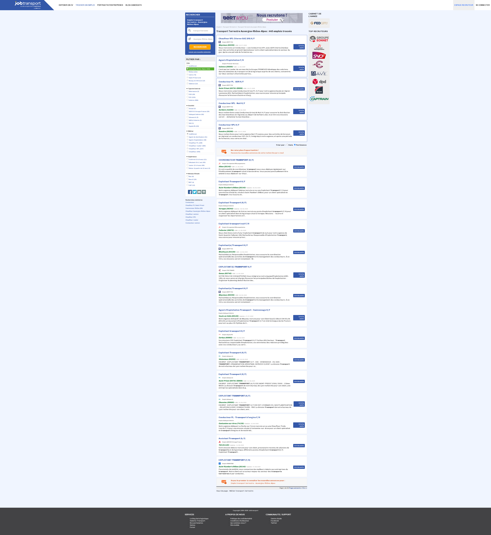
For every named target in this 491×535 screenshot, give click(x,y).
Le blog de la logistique (199, 519)
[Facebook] (190, 192)
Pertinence (301, 145)
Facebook (275, 521)
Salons (192, 525)
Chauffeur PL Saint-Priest (195, 205)
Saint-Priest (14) (195, 78)
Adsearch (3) (193, 117)
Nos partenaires (196, 523)
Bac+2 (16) (193, 179)
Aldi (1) (191, 123)
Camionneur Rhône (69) (194, 208)
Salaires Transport (197, 521)
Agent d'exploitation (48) (197, 140)
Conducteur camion (193, 223)
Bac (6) (191, 176)
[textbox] (200, 30)
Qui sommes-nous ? (238, 523)
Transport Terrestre (229, 27)
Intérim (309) (193, 100)
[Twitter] (195, 192)
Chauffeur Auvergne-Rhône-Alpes (198, 211)
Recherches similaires (194, 200)
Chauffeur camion (192, 214)
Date (290, 145)
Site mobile (234, 525)
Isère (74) (192, 75)
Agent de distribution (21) (198, 137)
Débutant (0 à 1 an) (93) (197, 162)
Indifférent (193, 66)
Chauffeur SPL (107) (196, 149)
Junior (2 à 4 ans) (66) (197, 165)
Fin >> (304, 488)
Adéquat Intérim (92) (196, 114)
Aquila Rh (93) (194, 126)
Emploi (218, 27)
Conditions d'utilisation (239, 521)
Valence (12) (193, 84)
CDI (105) (192, 97)
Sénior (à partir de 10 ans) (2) (199, 168)
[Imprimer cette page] (204, 192)
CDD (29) (192, 94)
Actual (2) (192, 108)
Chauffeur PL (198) (195, 143)
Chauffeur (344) (194, 152)
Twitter (274, 523)
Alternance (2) (194, 91)
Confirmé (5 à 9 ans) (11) (198, 159)
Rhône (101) (193, 72)
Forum (192, 527)
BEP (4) (191, 182)
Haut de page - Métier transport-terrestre (234, 491)
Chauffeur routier (192, 220)
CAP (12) (192, 185)
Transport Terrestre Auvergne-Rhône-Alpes (252, 27)
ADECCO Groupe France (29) (199, 111)
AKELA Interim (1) (195, 120)
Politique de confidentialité (241, 519)
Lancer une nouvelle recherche (200, 52)
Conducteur (190, 202)
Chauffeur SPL (191, 217)
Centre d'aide (276, 519)
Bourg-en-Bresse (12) (197, 81)
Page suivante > (295, 488)
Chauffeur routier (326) (197, 146)
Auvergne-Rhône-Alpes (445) (199, 69)
